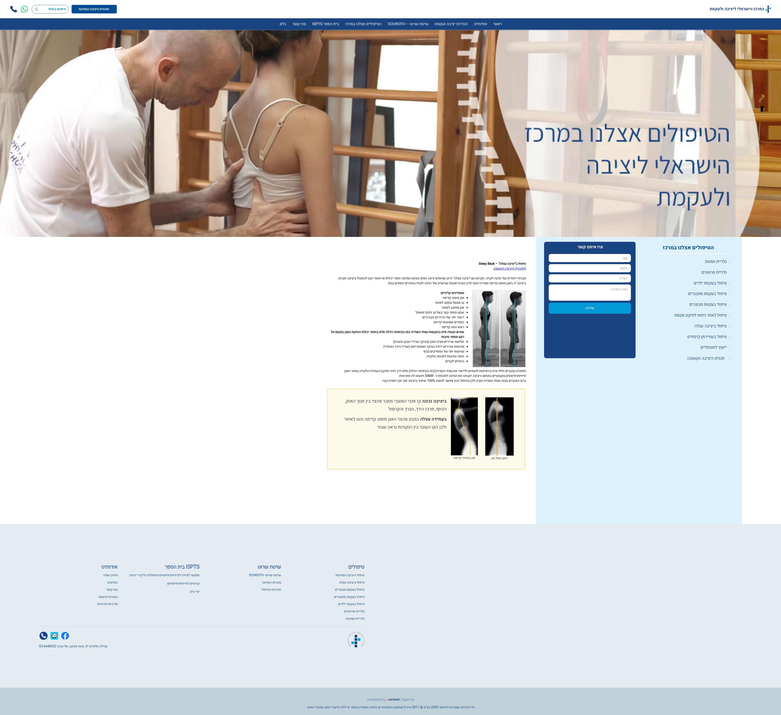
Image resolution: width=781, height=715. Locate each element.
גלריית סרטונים (354, 611)
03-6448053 (47, 646)
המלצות (112, 582)
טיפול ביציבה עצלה (351, 582)
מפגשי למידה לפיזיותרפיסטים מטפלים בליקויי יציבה (164, 575)
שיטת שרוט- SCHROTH (265, 575)
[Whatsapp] (24, 9)
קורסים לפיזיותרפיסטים (183, 583)
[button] (480, 24)
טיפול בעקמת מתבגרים (349, 597)
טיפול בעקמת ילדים (351, 604)
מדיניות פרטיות (107, 604)
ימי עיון (195, 591)
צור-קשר (112, 589)
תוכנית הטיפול (271, 589)
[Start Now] (688, 262)
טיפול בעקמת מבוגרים (349, 589)
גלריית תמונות (355, 618)
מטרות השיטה (271, 582)
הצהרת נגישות (108, 597)
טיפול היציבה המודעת (350, 575)
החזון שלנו (110, 575)
